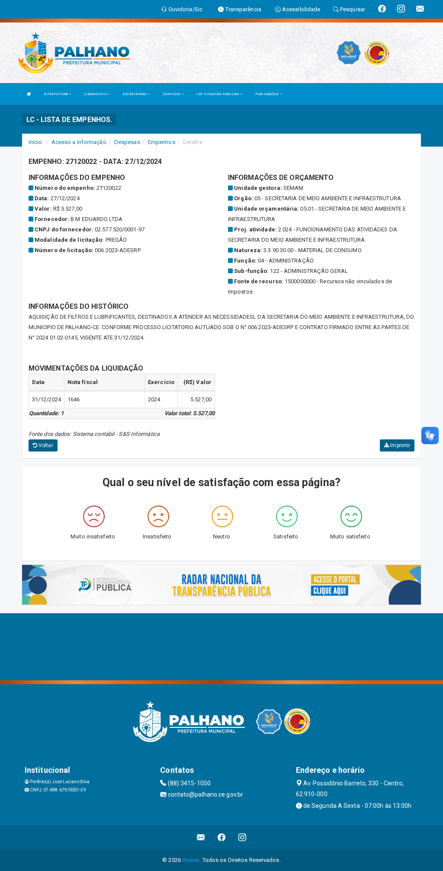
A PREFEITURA (56, 94)
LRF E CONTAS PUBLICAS (218, 94)
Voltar (45, 445)
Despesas (127, 142)
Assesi (191, 860)
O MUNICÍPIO (95, 94)
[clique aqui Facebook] (221, 837)
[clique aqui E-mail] (201, 837)
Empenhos (161, 142)
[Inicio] (28, 94)
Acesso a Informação (78, 142)
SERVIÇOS (172, 94)
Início (35, 142)
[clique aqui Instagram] (242, 837)
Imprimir (399, 445)
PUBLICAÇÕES (267, 94)
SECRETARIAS (135, 94)
